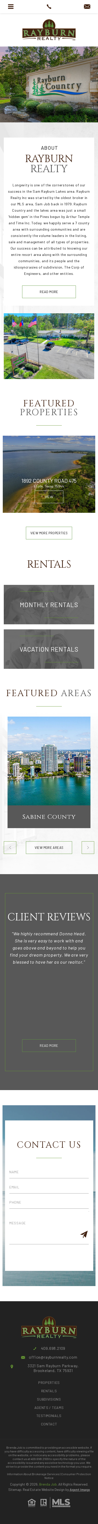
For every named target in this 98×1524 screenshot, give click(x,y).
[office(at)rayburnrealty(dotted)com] (87, 7)
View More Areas (49, 848)
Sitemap (14, 1489)
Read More (49, 292)
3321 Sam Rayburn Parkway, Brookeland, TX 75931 (53, 1368)
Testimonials (49, 1415)
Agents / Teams (49, 1407)
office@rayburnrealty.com (53, 1357)
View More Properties (49, 533)
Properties (49, 1382)
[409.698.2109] (49, 6)
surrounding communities (50, 229)
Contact (49, 1424)
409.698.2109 (53, 1348)
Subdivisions (49, 1399)
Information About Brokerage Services (33, 1474)
